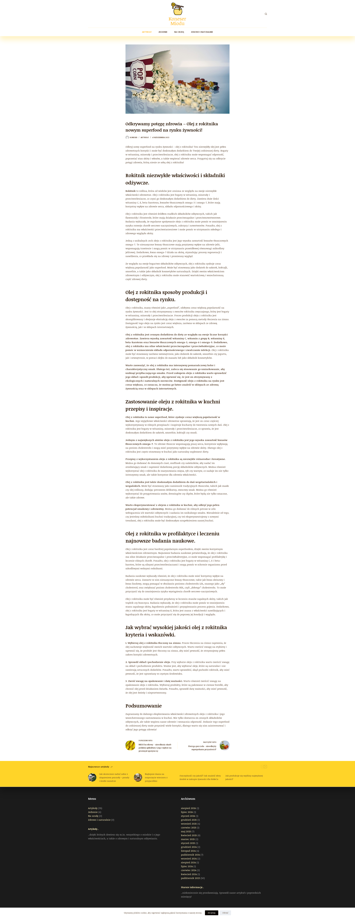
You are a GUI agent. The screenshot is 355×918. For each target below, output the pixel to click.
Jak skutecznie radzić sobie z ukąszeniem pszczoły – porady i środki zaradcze (114, 777)
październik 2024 (190, 854)
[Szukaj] (266, 14)
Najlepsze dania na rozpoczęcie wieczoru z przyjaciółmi (156, 777)
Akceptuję (211, 912)
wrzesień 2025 (189, 823)
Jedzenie (163, 32)
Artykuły (147, 32)
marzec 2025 (188, 839)
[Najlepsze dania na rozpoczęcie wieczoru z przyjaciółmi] (138, 777)
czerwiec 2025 (188, 827)
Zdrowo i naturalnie (202, 32)
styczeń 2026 (188, 815)
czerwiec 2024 (188, 870)
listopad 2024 (188, 850)
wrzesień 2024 (189, 858)
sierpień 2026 (188, 808)
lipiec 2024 (187, 866)
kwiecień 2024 (189, 874)
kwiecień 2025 (189, 835)
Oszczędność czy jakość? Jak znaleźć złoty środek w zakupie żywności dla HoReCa (200, 777)
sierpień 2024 (188, 862)
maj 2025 (186, 831)
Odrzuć (225, 912)
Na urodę (179, 32)
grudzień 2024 (189, 846)
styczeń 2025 (188, 843)
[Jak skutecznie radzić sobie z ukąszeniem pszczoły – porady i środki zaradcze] (92, 777)
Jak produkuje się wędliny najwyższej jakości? (244, 777)
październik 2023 (190, 878)
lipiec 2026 (187, 812)
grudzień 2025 (189, 819)
